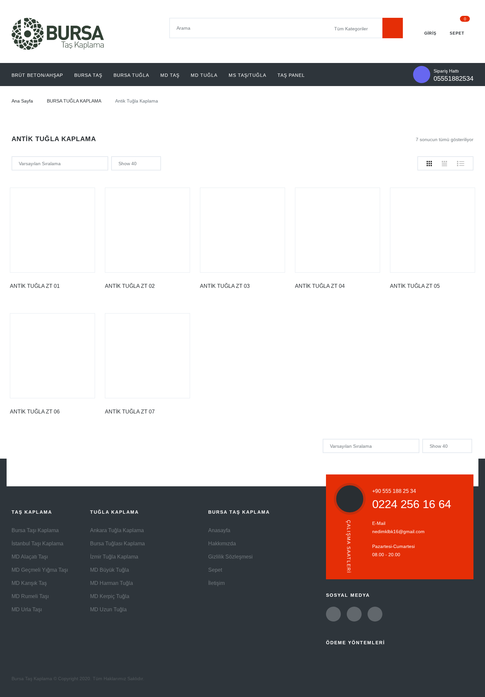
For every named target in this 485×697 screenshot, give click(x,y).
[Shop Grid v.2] (444, 163)
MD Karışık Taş (29, 583)
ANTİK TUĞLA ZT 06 (35, 411)
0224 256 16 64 (411, 504)
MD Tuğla (204, 75)
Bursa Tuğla (131, 75)
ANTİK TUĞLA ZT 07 (130, 411)
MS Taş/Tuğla (247, 75)
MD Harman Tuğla (111, 583)
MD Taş (169, 75)
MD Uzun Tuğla (108, 609)
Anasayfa (219, 530)
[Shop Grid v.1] (429, 163)
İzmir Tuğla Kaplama (114, 557)
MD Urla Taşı (27, 609)
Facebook (354, 614)
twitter (333, 614)
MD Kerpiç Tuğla (109, 596)
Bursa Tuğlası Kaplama (117, 543)
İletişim (216, 583)
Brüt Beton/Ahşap (37, 75)
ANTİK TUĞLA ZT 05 (415, 286)
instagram (375, 614)
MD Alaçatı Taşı (30, 557)
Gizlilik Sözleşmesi (230, 557)
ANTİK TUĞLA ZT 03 (225, 286)
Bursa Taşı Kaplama (35, 530)
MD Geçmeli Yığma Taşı (40, 570)
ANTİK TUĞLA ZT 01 (35, 286)
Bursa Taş (88, 75)
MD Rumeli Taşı (30, 596)
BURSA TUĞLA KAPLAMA (74, 101)
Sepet (215, 570)
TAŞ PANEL (291, 75)
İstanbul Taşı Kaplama (37, 543)
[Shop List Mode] (461, 163)
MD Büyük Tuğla (109, 570)
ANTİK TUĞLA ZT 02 (130, 286)
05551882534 (453, 78)
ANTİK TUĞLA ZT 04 (320, 286)
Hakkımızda (222, 543)
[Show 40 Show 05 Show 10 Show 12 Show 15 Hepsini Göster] (136, 163)
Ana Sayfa (22, 101)
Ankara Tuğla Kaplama (117, 530)
